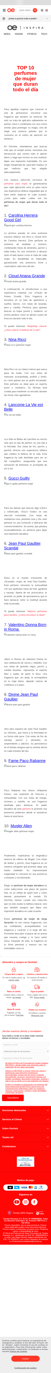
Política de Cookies (18, 1351)
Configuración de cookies (25, 1368)
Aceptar (25, 1359)
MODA (7, 34)
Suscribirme (13, 1098)
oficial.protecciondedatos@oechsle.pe (27, 1241)
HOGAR (19, 34)
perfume (26, 809)
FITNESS (32, 34)
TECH (44, 34)
